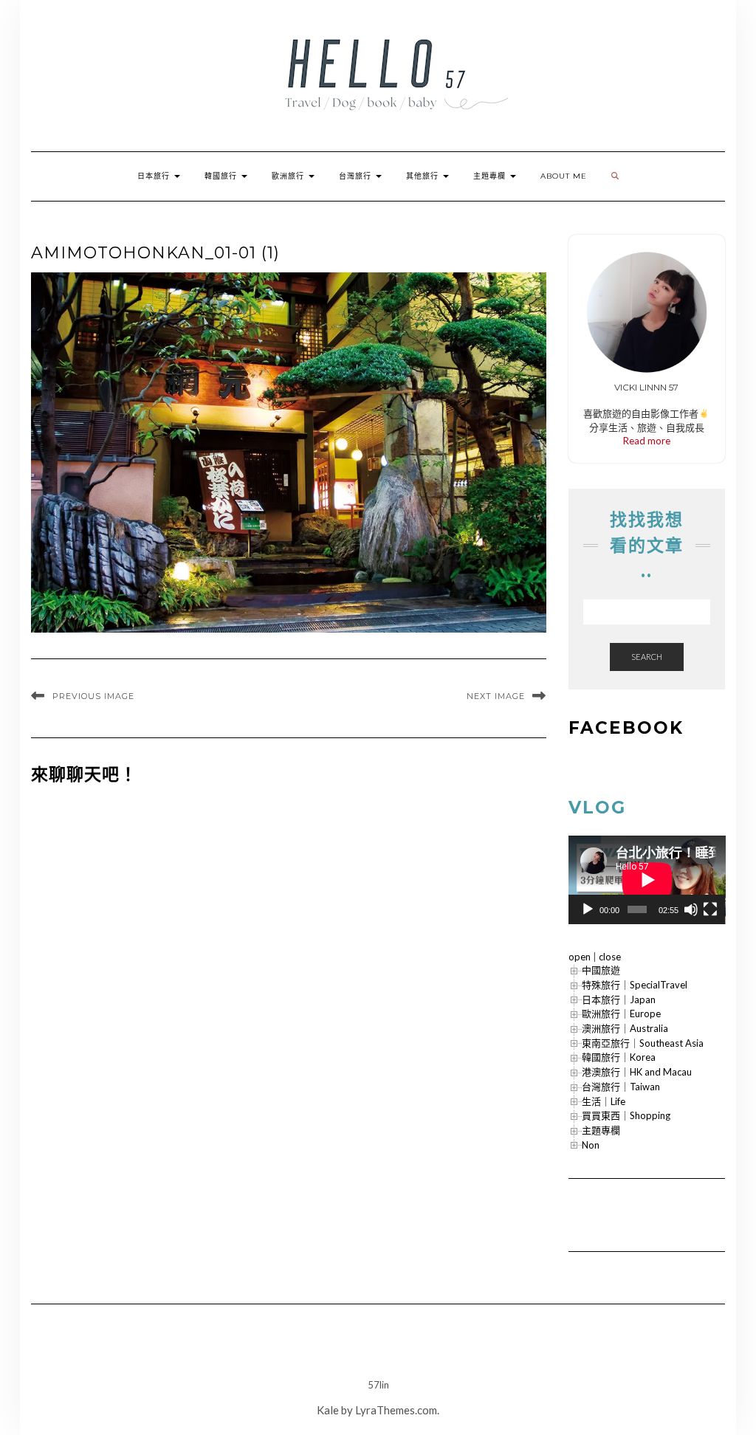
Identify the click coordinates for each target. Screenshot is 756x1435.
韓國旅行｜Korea (619, 1057)
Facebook (626, 728)
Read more (646, 441)
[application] (647, 880)
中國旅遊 (601, 970)
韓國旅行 (222, 176)
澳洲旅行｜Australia (625, 1028)
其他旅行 (423, 176)
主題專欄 (491, 176)
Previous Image (93, 696)
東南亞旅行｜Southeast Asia (643, 1043)
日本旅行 (155, 176)
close (610, 957)
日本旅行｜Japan (619, 999)
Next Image (496, 696)
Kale (328, 1410)
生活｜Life (603, 1101)
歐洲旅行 (289, 176)
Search (646, 656)
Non (590, 1145)
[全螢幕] (710, 909)
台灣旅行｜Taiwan (621, 1086)
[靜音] (691, 909)
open (579, 957)
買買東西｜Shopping (626, 1115)
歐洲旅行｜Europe (621, 1013)
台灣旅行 (356, 176)
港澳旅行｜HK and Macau (637, 1072)
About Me (563, 176)
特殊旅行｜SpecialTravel (634, 985)
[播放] (587, 909)
